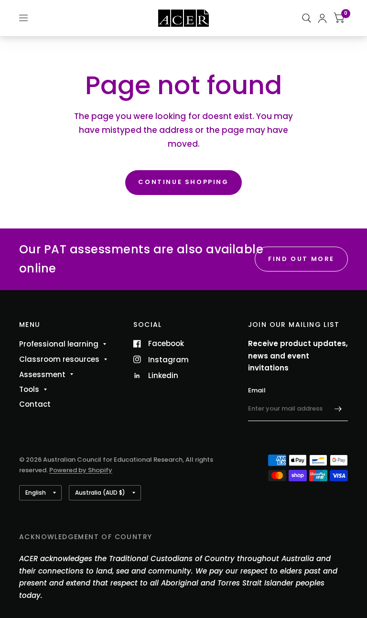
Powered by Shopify (80, 470)
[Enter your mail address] (338, 408)
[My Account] (322, 18)
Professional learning (58, 344)
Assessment (42, 374)
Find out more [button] (301, 258)
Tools (29, 389)
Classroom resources (59, 359)
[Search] (306, 18)
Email (257, 390)
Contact (35, 404)
